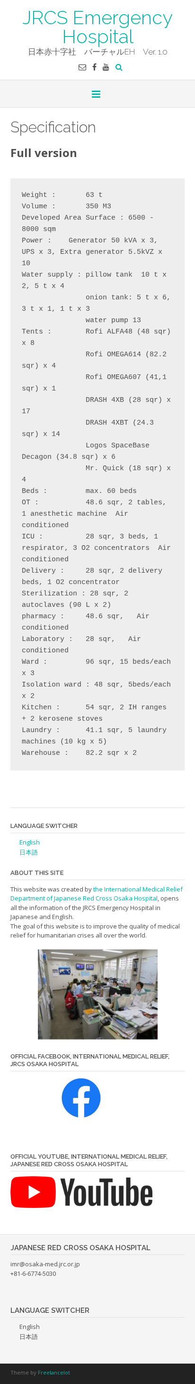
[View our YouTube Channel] (106, 67)
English (29, 842)
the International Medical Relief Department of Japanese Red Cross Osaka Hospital (96, 894)
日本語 (28, 852)
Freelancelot (54, 1372)
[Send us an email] (82, 67)
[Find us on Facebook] (94, 67)
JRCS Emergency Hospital (97, 26)
